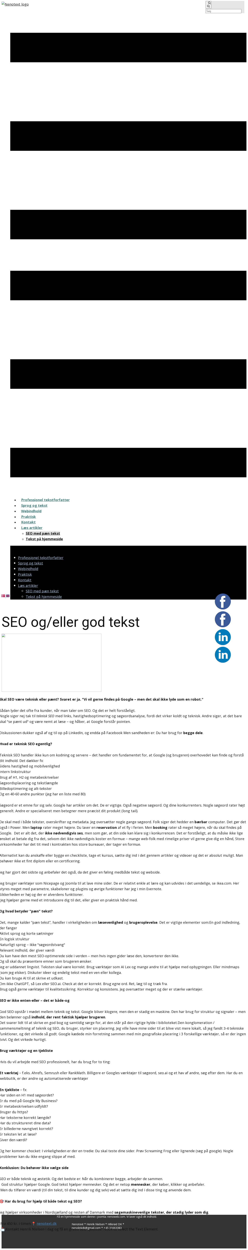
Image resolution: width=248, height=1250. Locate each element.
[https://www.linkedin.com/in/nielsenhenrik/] (15, 4)
